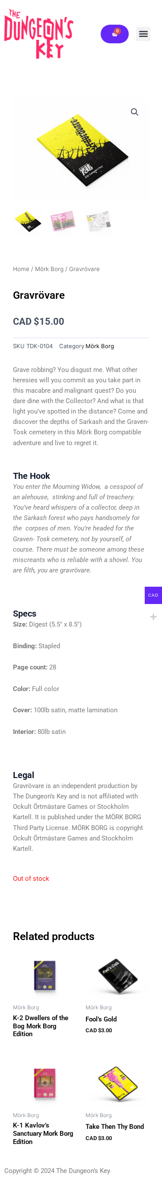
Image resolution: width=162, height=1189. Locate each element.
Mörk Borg (49, 268)
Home (21, 268)
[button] (143, 34)
